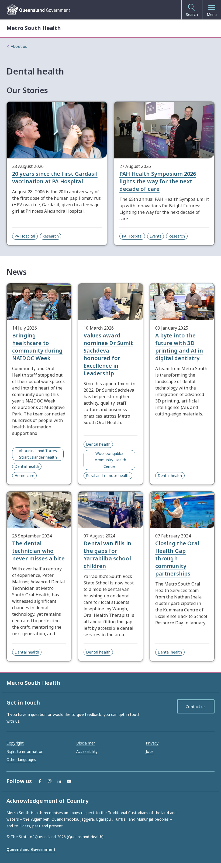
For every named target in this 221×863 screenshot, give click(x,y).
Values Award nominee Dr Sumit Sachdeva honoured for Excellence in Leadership (108, 354)
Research (50, 236)
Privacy (152, 743)
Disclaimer (85, 743)
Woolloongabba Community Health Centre (109, 460)
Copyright (15, 743)
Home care (24, 475)
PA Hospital (25, 236)
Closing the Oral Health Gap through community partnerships (177, 558)
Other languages (21, 759)
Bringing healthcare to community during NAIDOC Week (37, 347)
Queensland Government (31, 849)
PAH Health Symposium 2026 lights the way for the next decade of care (157, 181)
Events (156, 236)
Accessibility (87, 751)
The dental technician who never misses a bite (38, 551)
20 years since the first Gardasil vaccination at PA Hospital (55, 177)
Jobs (150, 751)
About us (19, 46)
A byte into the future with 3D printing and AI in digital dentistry (179, 347)
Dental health (27, 466)
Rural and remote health (108, 475)
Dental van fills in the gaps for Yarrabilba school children (107, 555)
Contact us (195, 706)
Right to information (24, 751)
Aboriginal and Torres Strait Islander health (38, 454)
